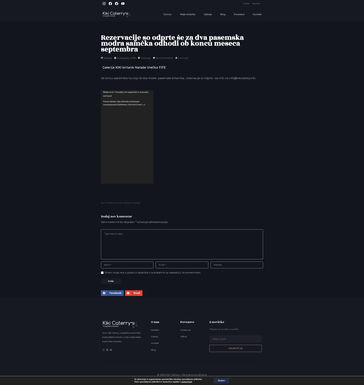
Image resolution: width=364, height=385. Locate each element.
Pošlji (111, 281)
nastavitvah (186, 382)
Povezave (239, 14)
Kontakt (257, 14)
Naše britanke (187, 14)
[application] (127, 137)
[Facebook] (110, 3)
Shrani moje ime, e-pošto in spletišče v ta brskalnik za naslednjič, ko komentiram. (153, 272)
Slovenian (256, 3)
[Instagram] (104, 3)
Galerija (208, 14)
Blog (222, 14)
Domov (168, 14)
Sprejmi (221, 380)
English (246, 3)
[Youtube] (123, 3)
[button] (112, 293)
